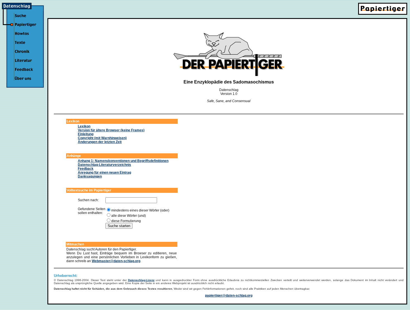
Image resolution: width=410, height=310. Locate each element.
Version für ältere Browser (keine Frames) (111, 130)
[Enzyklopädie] (25, 28)
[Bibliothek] (25, 64)
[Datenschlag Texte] (25, 46)
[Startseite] (23, 8)
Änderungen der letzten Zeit (100, 142)
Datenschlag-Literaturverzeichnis (104, 165)
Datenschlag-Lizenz (141, 280)
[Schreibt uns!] (25, 73)
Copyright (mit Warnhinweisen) (102, 138)
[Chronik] (25, 55)
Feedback (85, 169)
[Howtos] (25, 37)
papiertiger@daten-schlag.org (228, 295)
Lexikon (84, 126)
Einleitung (85, 134)
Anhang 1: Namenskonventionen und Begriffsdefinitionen (123, 161)
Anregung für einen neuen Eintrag (104, 172)
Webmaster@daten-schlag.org (116, 261)
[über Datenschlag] (25, 82)
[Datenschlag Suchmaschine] (25, 19)
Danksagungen (90, 176)
